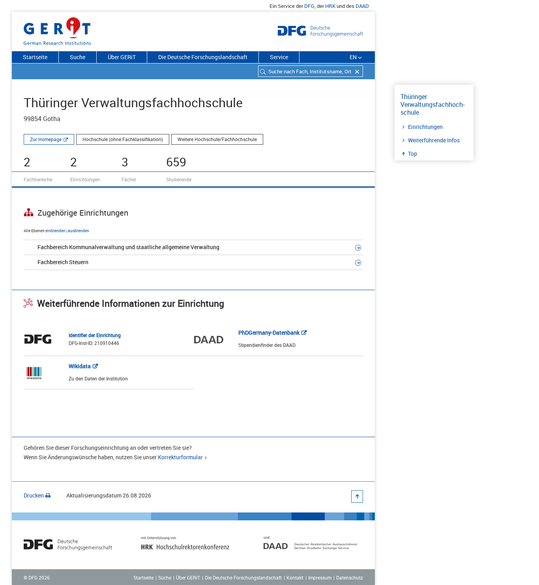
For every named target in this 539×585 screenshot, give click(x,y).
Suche (77, 57)
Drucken (34, 495)
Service (279, 57)
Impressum (319, 577)
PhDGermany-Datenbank (268, 332)
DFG (309, 5)
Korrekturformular (180, 457)
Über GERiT (122, 57)
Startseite (35, 57)
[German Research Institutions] (57, 29)
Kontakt (294, 577)
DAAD (362, 5)
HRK (330, 5)
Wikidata (80, 366)
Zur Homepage (46, 139)
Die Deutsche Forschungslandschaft (202, 57)
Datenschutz (349, 577)
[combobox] (310, 71)
